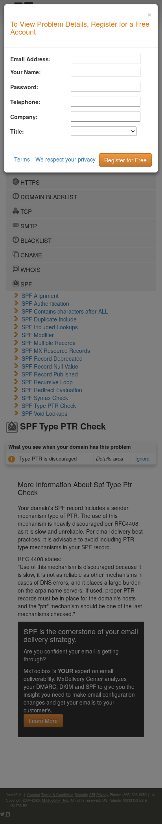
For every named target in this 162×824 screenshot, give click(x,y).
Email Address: (30, 59)
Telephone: (25, 102)
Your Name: (25, 72)
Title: (17, 131)
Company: (24, 117)
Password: (24, 87)
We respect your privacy (65, 159)
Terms (22, 159)
